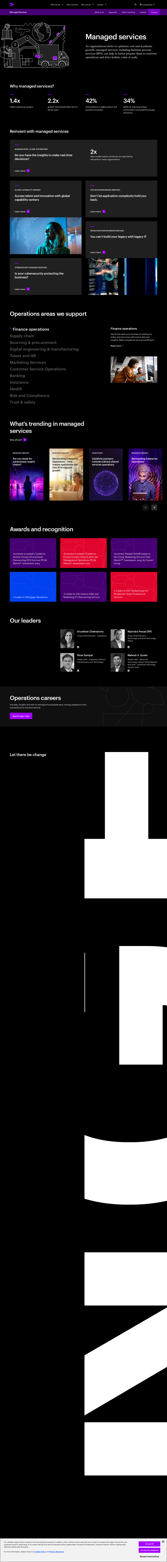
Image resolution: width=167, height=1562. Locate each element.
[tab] (134, 366)
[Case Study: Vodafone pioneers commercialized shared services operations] (106, 475)
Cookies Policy (40, 1552)
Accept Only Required (149, 1550)
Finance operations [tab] (31, 329)
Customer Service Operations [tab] (38, 368)
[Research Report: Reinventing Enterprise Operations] (145, 475)
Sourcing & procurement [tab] (33, 342)
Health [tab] (16, 388)
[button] (21, 716)
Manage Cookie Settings (149, 1556)
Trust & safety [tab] (23, 401)
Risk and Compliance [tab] (30, 395)
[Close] (163, 1541)
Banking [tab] (17, 375)
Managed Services (18, 12)
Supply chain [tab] (22, 335)
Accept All (149, 1544)
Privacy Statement (57, 1552)
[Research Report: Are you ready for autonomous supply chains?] (27, 475)
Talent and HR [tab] (23, 355)
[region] (83, 1550)
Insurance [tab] (19, 382)
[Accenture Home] (17, 4)
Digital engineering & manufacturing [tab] (44, 348)
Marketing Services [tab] (28, 362)
